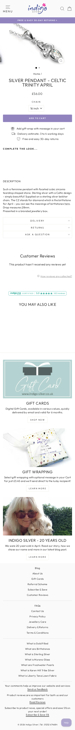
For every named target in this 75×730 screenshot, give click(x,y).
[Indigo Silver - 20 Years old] (37, 516)
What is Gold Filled (37, 643)
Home (36, 73)
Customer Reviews (37, 595)
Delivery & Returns (37, 627)
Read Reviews (37, 702)
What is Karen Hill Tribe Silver (38, 670)
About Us (37, 573)
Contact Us (37, 611)
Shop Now (37, 419)
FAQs (38, 605)
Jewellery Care (37, 621)
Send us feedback (37, 689)
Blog (37, 568)
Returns (37, 227)
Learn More (37, 488)
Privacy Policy (37, 616)
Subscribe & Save (37, 589)
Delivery (37, 220)
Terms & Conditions (38, 632)
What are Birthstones (37, 648)
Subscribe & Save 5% (37, 714)
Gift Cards (37, 578)
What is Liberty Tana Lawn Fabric (37, 675)
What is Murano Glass (37, 659)
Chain (36, 101)
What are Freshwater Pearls (37, 665)
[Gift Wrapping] (37, 447)
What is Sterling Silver (37, 654)
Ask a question (37, 234)
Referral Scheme (37, 584)
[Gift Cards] (37, 379)
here (67, 203)
